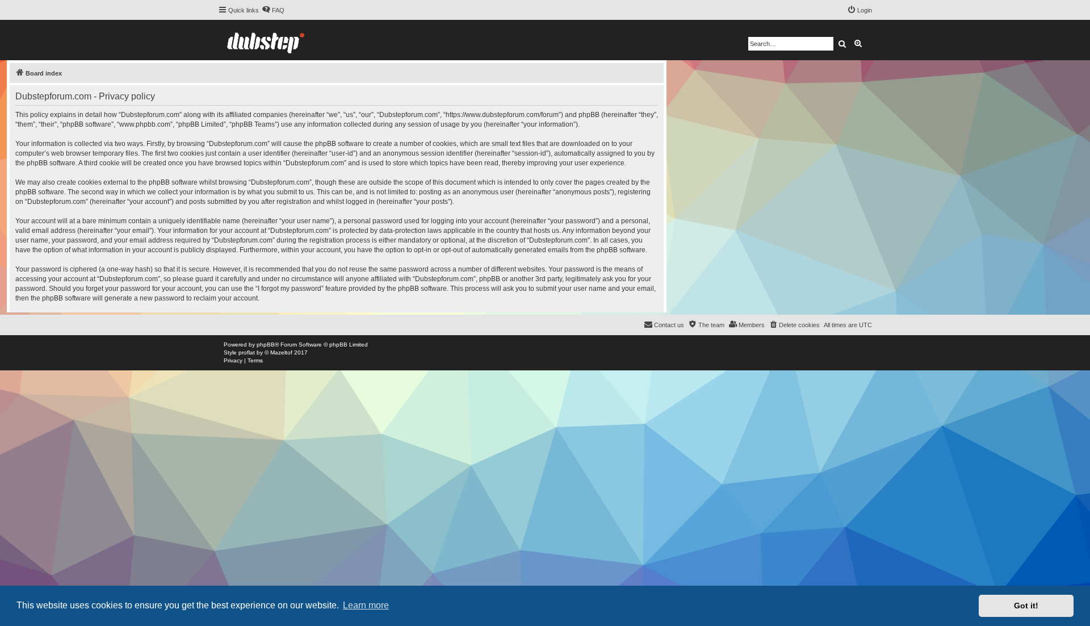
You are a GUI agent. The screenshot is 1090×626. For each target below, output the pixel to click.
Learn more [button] (366, 605)
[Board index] (265, 40)
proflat (246, 352)
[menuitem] (273, 10)
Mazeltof (281, 352)
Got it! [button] (1026, 605)
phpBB (266, 344)
